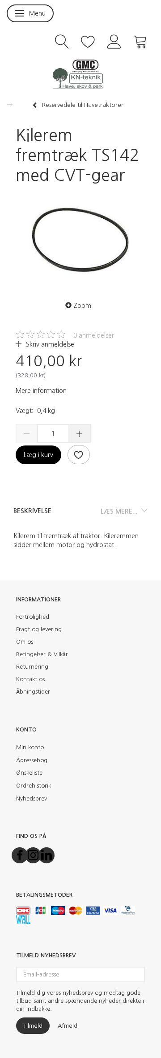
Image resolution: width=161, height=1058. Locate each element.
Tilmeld (32, 1026)
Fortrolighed (32, 617)
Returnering (32, 667)
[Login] (114, 41)
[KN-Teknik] (80, 73)
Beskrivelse (32, 511)
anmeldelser (93, 335)
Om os (24, 642)
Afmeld (67, 1026)
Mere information (41, 391)
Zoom (82, 305)
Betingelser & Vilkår (42, 654)
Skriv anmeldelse (49, 344)
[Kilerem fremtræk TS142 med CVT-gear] (80, 240)
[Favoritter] (88, 41)
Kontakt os (30, 679)
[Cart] (140, 41)
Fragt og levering (39, 629)
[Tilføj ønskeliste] (79, 455)
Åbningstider (33, 691)
